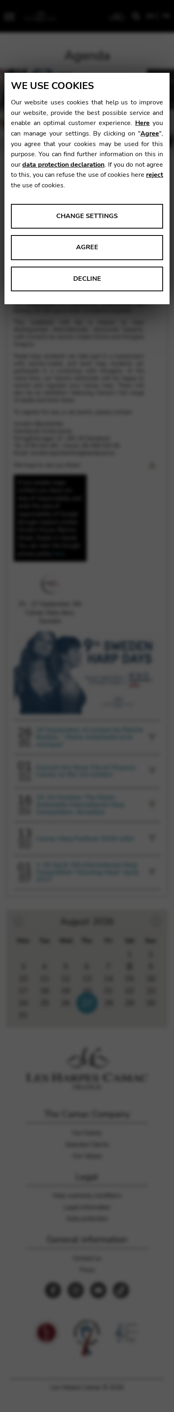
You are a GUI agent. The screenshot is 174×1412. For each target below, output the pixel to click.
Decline (87, 278)
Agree (149, 133)
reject (154, 174)
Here (142, 123)
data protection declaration (63, 164)
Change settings (87, 216)
